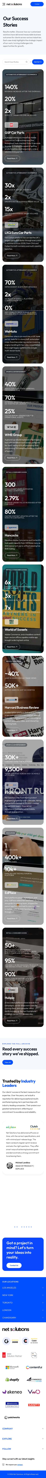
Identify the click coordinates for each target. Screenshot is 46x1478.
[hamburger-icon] (3, 4)
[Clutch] (30, 1341)
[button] (14, 1226)
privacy (20, 1465)
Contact (37, 4)
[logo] (14, 4)
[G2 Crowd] (10, 1341)
